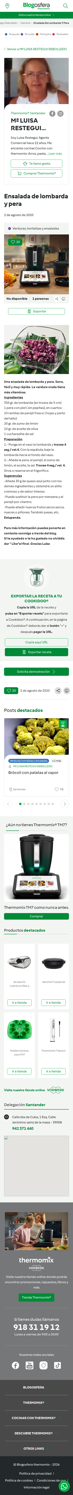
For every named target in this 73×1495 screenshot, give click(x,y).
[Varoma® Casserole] (53, 961)
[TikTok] (57, 1365)
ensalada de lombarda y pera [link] (51, 22)
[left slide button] (8, 804)
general (25, 22)
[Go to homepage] (36, 6)
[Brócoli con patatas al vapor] (36, 739)
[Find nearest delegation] (7, 6)
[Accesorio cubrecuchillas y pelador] (19, 961)
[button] (65, 6)
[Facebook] (15, 1365)
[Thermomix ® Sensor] (53, 1030)
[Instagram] (43, 1365)
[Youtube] (29, 1365)
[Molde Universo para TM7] (19, 1030)
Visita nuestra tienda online (34, 15)
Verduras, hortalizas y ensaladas (28, 760)
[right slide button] (65, 804)
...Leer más (54, 153)
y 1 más (56, 760)
